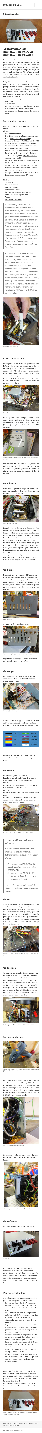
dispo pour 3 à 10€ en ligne (20, 138)
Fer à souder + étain (12, 190)
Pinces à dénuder (11, 187)
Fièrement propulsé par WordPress (13, 1430)
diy (4, 1425)
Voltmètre (8, 197)
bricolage (27, 1423)
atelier (22, 1423)
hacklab (32, 373)
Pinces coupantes (11, 185)
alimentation (33, 1423)
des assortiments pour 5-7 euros (21, 175)
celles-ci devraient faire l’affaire (24, 143)
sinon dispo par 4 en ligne (19, 148)
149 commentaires (13, 1425)
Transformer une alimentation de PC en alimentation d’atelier (18, 51)
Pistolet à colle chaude (13, 199)
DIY (16, 1423)
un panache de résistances (21, 168)
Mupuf (23, 1083)
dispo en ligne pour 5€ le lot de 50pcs (22, 153)
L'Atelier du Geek (12, 4)
